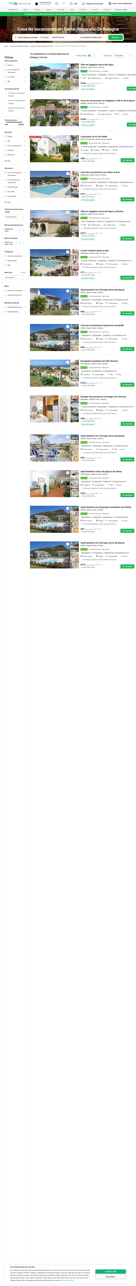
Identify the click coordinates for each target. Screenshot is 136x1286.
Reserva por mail (25, 4)
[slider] (5, 122)
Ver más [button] (8, 161)
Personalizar (110, 1277)
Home (6, 46)
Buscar (115, 37)
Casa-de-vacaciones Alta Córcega (41, 46)
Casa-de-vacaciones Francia (19, 46)
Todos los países (121, 10)
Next (65, 76)
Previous (34, 76)
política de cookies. (67, 1280)
